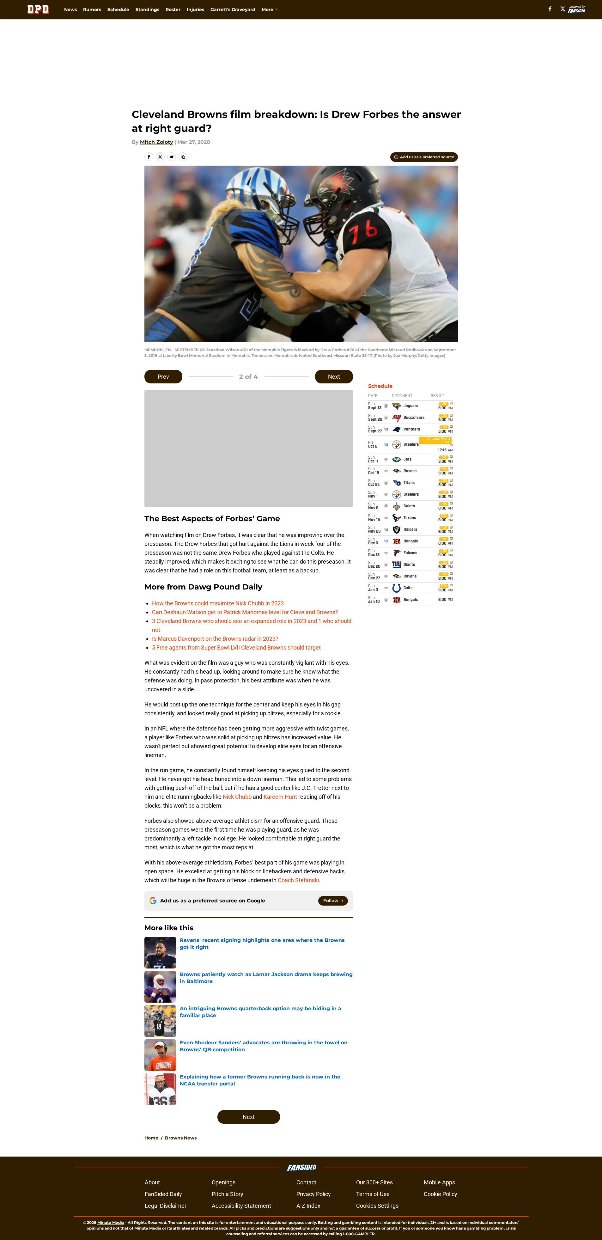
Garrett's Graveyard (232, 9)
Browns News (181, 1138)
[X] (562, 8)
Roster (173, 9)
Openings (223, 1182)
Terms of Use (373, 1194)
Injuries (195, 9)
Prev (163, 376)
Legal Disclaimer (165, 1205)
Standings (147, 9)
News (70, 9)
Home (151, 1138)
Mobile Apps (439, 1182)
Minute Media (110, 1222)
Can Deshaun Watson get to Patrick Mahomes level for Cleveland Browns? (245, 612)
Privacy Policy (313, 1194)
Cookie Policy (440, 1194)
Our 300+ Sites (374, 1182)
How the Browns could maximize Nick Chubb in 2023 (218, 603)
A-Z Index (308, 1205)
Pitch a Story (227, 1194)
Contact (306, 1182)
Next (334, 376)
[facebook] (550, 8)
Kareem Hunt (280, 796)
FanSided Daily (163, 1194)
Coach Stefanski (298, 880)
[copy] (183, 156)
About (152, 1182)
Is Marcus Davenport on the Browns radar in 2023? (215, 638)
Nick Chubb (237, 796)
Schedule (118, 9)
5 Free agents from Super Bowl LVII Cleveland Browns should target (236, 647)
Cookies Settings (377, 1205)
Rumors (92, 9)
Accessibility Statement (241, 1205)
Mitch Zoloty (156, 142)
